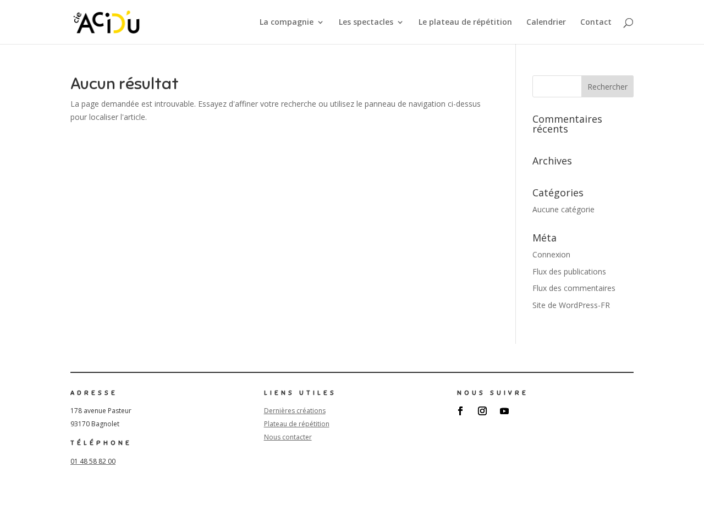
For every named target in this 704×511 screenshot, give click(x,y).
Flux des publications (569, 271)
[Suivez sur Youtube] (504, 411)
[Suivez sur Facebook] (460, 411)
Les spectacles (366, 22)
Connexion (551, 254)
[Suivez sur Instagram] (482, 411)
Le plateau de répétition (465, 22)
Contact (596, 22)
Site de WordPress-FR (571, 305)
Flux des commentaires (573, 288)
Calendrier (546, 22)
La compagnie (287, 22)
